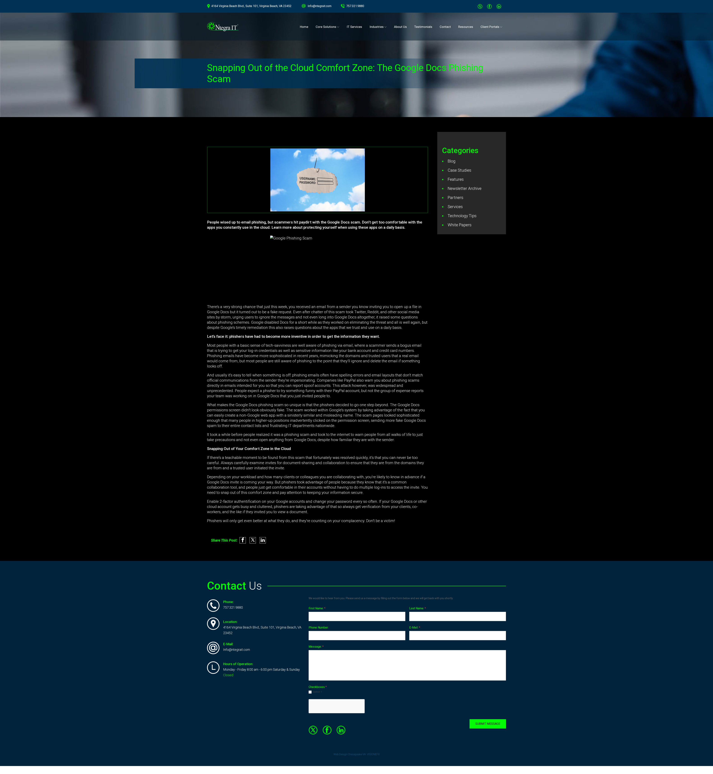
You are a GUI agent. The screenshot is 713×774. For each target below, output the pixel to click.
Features (456, 179)
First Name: (317, 608)
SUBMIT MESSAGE (487, 724)
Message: (316, 646)
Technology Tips (462, 215)
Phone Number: (318, 627)
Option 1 (317, 691)
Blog (451, 161)
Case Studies (459, 170)
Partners (455, 197)
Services (455, 206)
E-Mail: (414, 627)
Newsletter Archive (464, 188)
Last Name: (417, 608)
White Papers (459, 225)
